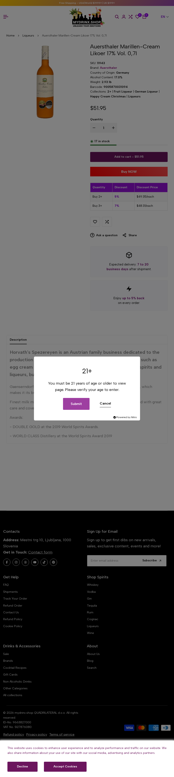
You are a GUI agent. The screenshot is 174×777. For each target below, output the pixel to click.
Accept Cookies (65, 766)
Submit (76, 404)
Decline (22, 766)
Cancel (105, 403)
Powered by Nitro (126, 417)
